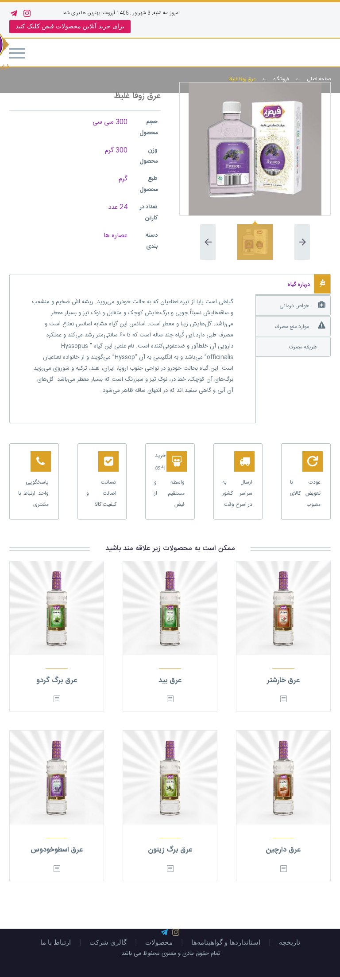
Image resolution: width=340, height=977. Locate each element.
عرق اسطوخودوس (57, 850)
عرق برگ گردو (56, 681)
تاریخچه (289, 942)
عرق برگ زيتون (170, 850)
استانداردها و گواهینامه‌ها (225, 942)
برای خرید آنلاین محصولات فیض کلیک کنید (69, 26)
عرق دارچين (283, 850)
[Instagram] (27, 13)
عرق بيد (170, 681)
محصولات (159, 942)
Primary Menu (17, 53)
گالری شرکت (108, 942)
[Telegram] (13, 13)
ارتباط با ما (55, 942)
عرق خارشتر (283, 681)
